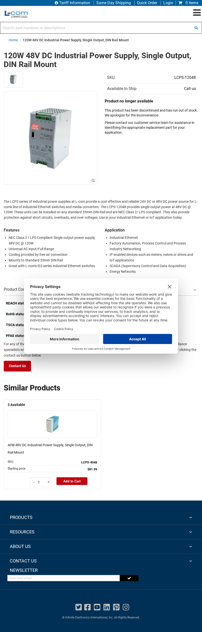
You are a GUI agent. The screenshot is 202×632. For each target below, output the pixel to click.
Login (168, 2)
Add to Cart (72, 481)
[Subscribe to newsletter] (129, 578)
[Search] (196, 27)
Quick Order (147, 2)
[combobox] (101, 27)
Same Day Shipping (113, 2)
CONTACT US (23, 560)
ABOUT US (20, 546)
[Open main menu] (197, 12)
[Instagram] (126, 607)
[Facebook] (87, 607)
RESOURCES (22, 531)
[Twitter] (78, 607)
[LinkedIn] (106, 607)
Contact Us (17, 366)
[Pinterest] (116, 607)
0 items (191, 2)
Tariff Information (74, 2)
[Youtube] (97, 607)
